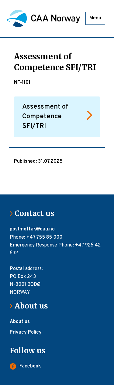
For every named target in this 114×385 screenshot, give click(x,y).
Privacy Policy (26, 332)
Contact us (36, 213)
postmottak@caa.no (33, 229)
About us (33, 306)
